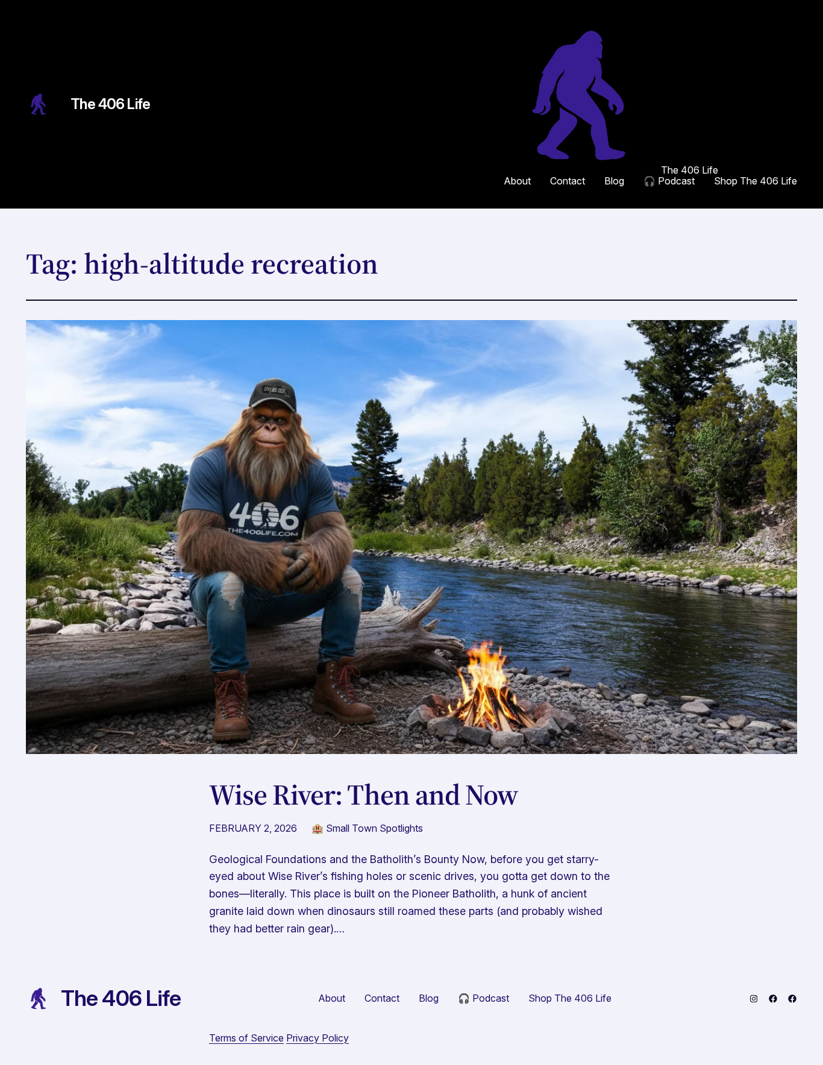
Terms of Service (246, 1038)
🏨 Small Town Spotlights (367, 828)
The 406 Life (110, 104)
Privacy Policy (317, 1038)
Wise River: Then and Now (363, 794)
